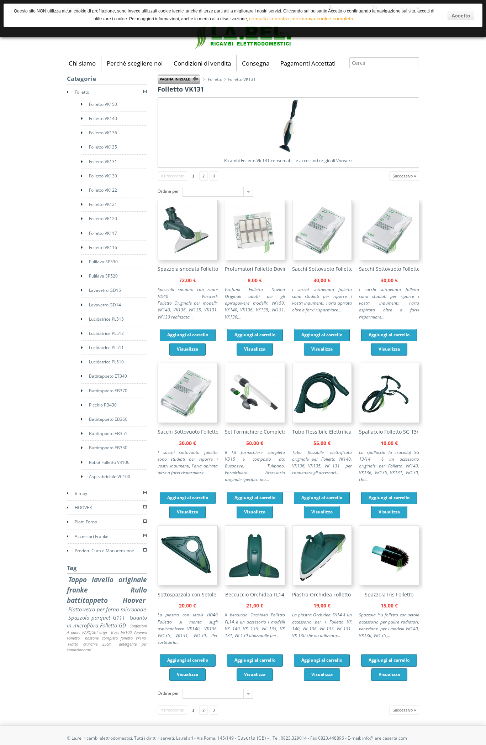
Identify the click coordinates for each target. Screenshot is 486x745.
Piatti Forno (86, 522)
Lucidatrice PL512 (106, 333)
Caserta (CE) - (253, 737)
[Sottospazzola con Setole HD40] (188, 584)
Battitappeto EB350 (108, 448)
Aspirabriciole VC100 (109, 477)
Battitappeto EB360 (108, 419)
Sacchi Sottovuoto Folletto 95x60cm (400, 268)
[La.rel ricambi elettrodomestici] (243, 49)
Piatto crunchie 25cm (90, 644)
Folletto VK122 (103, 190)
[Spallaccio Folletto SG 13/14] (389, 421)
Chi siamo (82, 63)
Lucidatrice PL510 (106, 362)
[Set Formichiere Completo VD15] (255, 421)
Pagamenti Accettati (308, 63)
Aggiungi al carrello (187, 335)
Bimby (81, 493)
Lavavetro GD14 (105, 305)
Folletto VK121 (103, 204)
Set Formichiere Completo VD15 (262, 431)
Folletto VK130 (103, 176)
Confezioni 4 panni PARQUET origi (107, 629)
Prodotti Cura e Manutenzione (104, 551)
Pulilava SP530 (103, 262)
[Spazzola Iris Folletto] (389, 584)
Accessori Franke (92, 536)
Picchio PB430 (103, 405)
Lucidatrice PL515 (106, 319)
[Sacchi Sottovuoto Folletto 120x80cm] (188, 421)
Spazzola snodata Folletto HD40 (195, 268)
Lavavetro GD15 (105, 290)
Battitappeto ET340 (108, 376)
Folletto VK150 (103, 104)
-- (186, 191)
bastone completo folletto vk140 (115, 638)
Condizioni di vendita (202, 63)
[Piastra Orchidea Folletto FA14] (322, 584)
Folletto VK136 (103, 133)
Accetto (460, 16)
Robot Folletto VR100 (109, 462)
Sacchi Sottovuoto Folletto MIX (327, 268)
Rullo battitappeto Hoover (107, 595)
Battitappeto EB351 (108, 433)
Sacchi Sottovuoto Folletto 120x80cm (201, 431)
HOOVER (83, 508)
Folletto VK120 (103, 219)
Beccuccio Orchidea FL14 (254, 594)
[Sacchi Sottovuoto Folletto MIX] (322, 258)
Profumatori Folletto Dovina (257, 268)
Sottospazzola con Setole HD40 (194, 594)
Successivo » (404, 176)
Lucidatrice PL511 (106, 348)
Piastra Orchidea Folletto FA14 (328, 594)
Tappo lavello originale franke (107, 585)
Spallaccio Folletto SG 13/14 (391, 431)
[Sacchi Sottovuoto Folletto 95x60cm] (389, 258)
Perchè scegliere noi (135, 63)
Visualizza (187, 349)
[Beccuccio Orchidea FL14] (255, 584)
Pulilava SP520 (103, 276)
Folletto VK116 (103, 247)
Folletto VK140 (103, 118)
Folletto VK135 (103, 147)
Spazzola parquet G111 (96, 617)
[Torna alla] (179, 79)
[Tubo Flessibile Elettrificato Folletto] (322, 421)
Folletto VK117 (103, 233)
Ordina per (168, 191)
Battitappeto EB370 (108, 391)
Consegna (255, 63)
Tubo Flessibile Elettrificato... (326, 431)
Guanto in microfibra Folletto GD (107, 621)
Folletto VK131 (103, 162)
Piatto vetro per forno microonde (107, 609)
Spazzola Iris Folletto (389, 594)
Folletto (215, 79)
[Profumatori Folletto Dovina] (255, 258)
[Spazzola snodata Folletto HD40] (188, 258)
